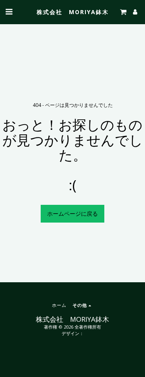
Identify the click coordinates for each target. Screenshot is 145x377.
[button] (9, 11)
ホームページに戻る (72, 213)
